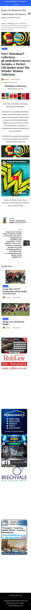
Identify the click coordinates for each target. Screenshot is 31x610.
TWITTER (23, 104)
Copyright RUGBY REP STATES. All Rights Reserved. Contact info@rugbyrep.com (15, 603)
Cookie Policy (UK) (15, 595)
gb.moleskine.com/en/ (15, 89)
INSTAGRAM (10, 107)
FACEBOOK (15, 104)
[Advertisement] (15, 386)
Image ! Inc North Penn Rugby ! (13, 322)
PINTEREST (20, 107)
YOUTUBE (6, 104)
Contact (16, 4)
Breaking (4, 49)
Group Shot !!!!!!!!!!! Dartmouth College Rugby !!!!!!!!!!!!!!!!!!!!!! (15, 291)
